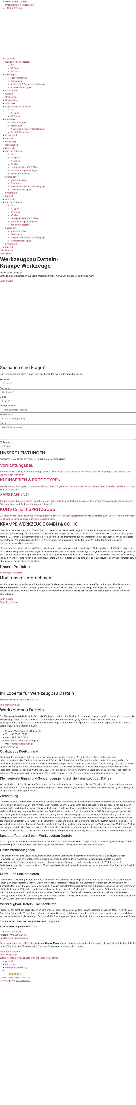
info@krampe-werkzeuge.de (14, 938)
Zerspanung (16, 81)
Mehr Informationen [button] (10, 951)
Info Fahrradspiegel (20, 173)
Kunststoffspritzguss (21, 87)
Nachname (5, 388)
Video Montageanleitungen (24, 170)
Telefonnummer (8, 406)
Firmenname (6, 414)
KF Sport (15, 68)
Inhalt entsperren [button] (8, 954)
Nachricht (5, 423)
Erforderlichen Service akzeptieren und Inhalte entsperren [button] (29, 957)
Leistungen (10, 74)
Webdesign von (15, 980)
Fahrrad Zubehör (13, 151)
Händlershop (11, 100)
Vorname (4, 379)
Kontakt (9, 93)
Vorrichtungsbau (19, 77)
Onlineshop (10, 97)
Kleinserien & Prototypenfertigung (28, 84)
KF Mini (14, 164)
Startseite (10, 58)
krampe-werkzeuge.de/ (22, 743)
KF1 (12, 65)
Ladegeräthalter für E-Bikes (24, 167)
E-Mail (3, 397)
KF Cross (15, 71)
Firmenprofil (11, 90)
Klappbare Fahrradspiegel (18, 61)
